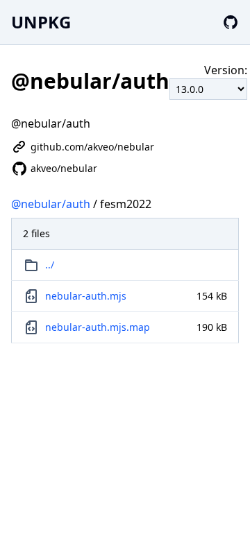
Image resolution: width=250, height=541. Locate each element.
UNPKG (41, 21)
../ (49, 264)
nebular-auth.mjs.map (97, 327)
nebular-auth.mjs (85, 295)
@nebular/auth (50, 204)
